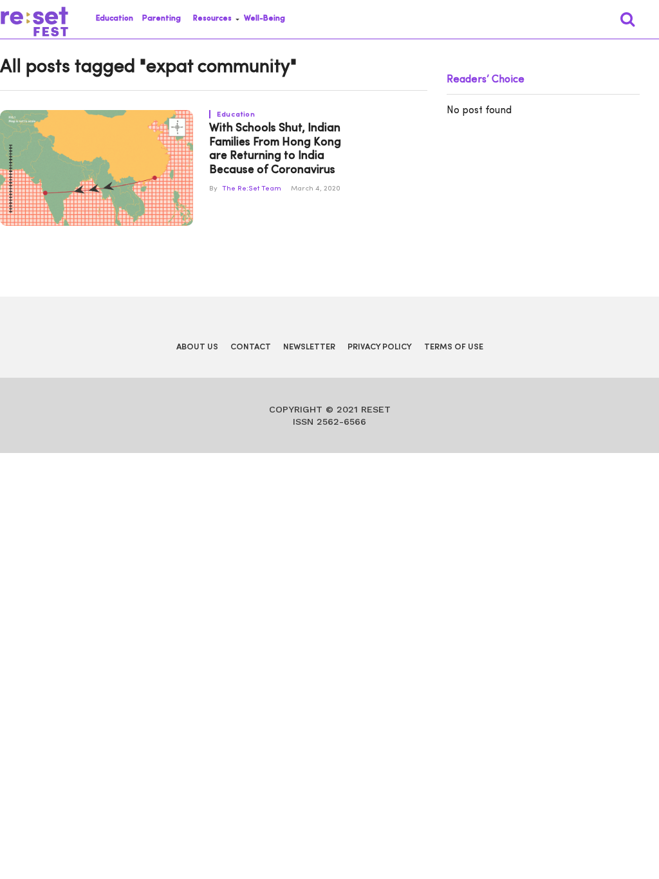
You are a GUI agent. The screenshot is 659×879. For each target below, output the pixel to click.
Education (114, 19)
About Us (197, 347)
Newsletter (309, 347)
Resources (212, 19)
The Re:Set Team (251, 188)
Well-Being (264, 19)
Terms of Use (453, 347)
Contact (250, 347)
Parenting (161, 19)
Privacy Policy (380, 347)
